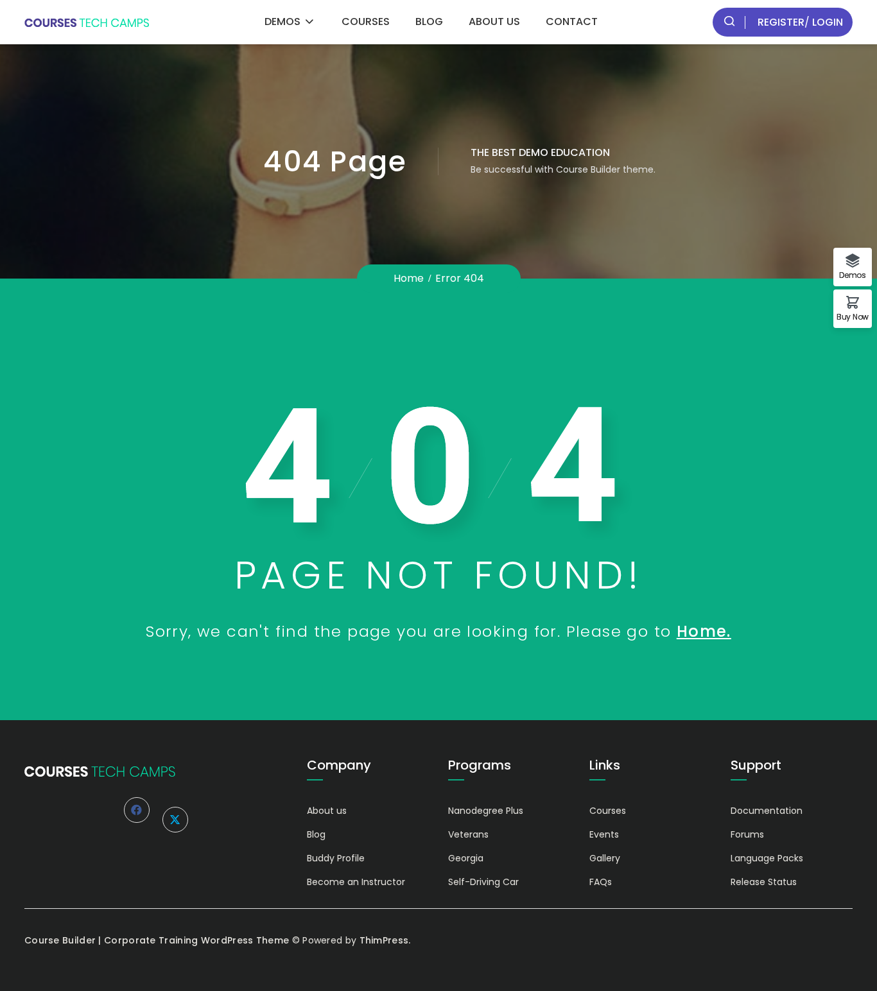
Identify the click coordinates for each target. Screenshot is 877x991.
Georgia (465, 858)
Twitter (175, 819)
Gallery (604, 858)
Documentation (767, 810)
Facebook (137, 810)
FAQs (600, 881)
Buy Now (853, 316)
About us (494, 21)
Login (826, 22)
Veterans (468, 834)
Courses (366, 21)
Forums (747, 834)
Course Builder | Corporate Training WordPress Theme (156, 940)
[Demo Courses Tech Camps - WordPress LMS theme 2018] (86, 22)
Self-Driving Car (483, 881)
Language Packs (767, 858)
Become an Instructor (356, 881)
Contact (572, 21)
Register (781, 22)
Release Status (764, 881)
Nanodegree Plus (485, 810)
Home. (704, 631)
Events (604, 834)
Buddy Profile (336, 858)
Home (409, 278)
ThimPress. (385, 940)
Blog (429, 21)
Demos (282, 21)
